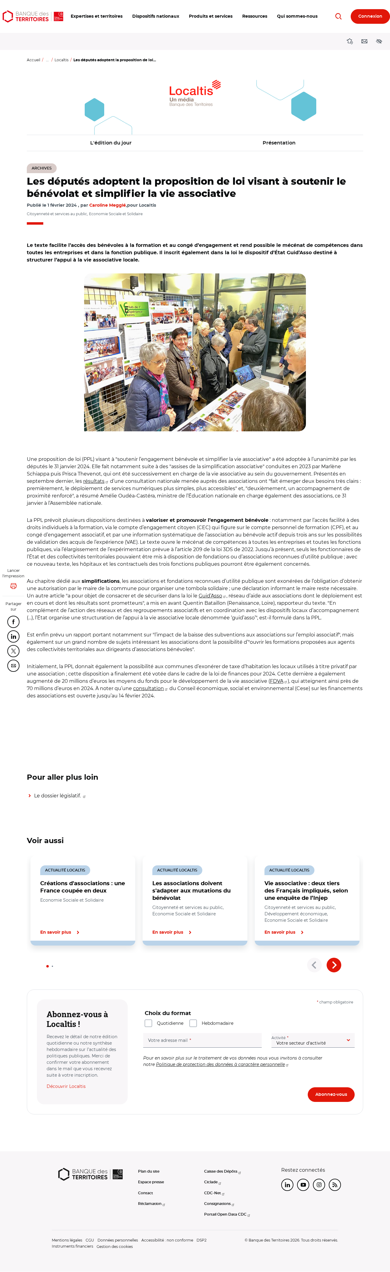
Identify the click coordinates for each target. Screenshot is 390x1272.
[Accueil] (33, 16)
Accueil (33, 60)
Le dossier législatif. (58, 796)
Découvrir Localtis (66, 1086)
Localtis (62, 60)
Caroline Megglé (107, 205)
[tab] (47, 966)
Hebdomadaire (217, 1023)
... (47, 60)
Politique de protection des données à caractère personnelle (220, 1064)
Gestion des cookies (115, 1246)
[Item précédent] (314, 965)
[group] (195, 352)
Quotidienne (170, 1023)
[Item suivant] (334, 965)
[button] (96, 16)
